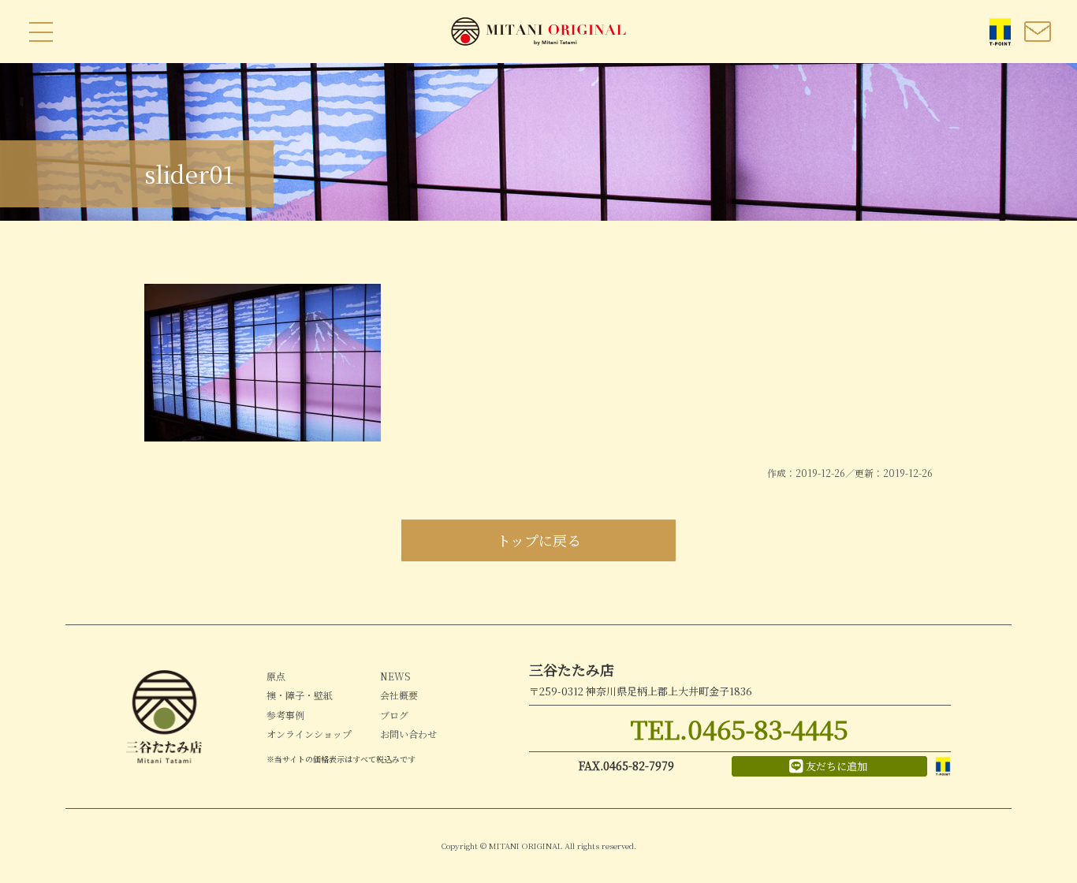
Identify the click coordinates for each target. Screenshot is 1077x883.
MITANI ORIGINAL (538, 31)
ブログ (394, 714)
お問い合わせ (408, 733)
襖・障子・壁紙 (299, 695)
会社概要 (399, 695)
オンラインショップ (309, 733)
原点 (275, 676)
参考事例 (285, 714)
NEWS (395, 676)
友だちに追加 (836, 765)
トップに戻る (539, 540)
